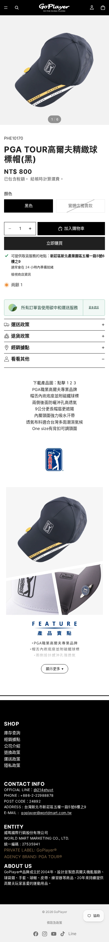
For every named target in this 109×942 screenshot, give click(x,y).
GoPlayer (60, 912)
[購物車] (102, 7)
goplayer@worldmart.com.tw (46, 812)
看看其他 (20, 359)
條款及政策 (54, 923)
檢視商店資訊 (21, 274)
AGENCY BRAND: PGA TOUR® (33, 856)
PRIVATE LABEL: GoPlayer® (30, 850)
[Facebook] (36, 934)
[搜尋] (16, 7)
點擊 (61, 382)
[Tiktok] (63, 934)
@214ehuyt (43, 790)
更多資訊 (94, 307)
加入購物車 (74, 228)
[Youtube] (54, 934)
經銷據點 (20, 347)
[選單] (6, 8)
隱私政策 (12, 765)
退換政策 (12, 752)
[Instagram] (45, 934)
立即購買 (54, 243)
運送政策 (20, 324)
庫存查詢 (12, 733)
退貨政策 (20, 336)
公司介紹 (12, 746)
